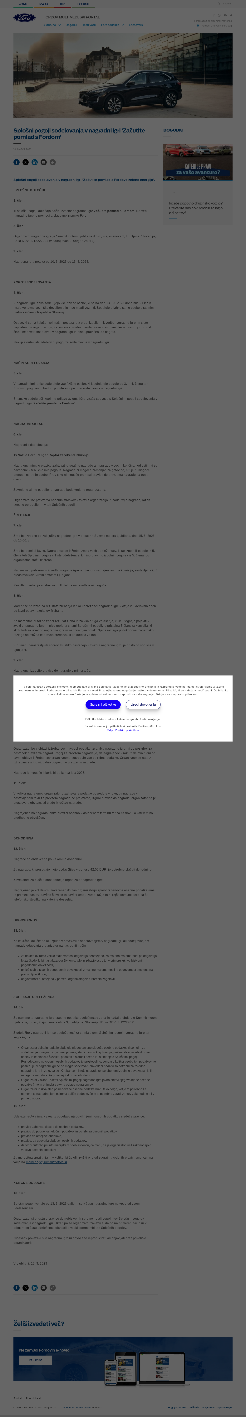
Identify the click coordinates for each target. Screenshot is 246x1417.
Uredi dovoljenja (143, 704)
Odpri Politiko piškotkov (123, 730)
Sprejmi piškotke (103, 704)
